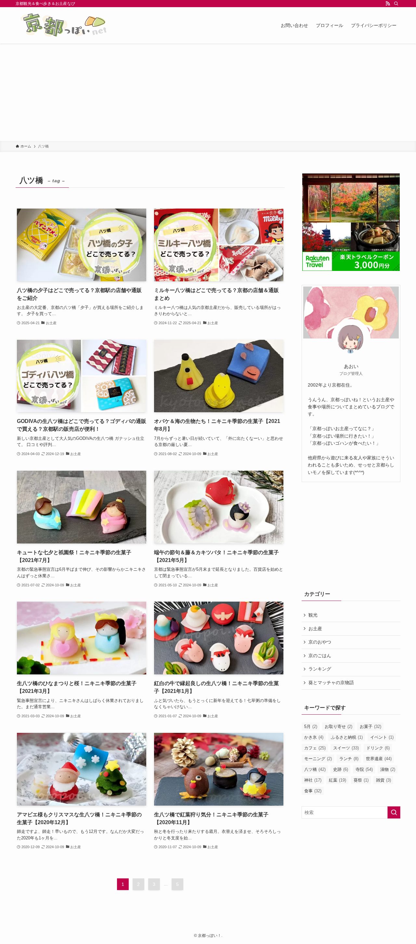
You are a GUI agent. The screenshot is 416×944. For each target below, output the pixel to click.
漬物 (387, 769)
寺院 (364, 769)
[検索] (396, 3)
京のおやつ (319, 641)
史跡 (340, 769)
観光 (313, 615)
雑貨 (383, 780)
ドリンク (378, 748)
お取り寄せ (338, 726)
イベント (382, 737)
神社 (312, 780)
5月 (310, 726)
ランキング (319, 668)
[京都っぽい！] (73, 25)
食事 (312, 790)
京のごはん (319, 655)
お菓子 (370, 726)
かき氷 (313, 737)
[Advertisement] (208, 92)
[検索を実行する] (393, 812)
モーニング (318, 758)
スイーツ (346, 748)
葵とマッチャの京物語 (331, 682)
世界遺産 (379, 758)
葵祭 (361, 780)
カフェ (315, 748)
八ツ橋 (315, 769)
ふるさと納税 (347, 737)
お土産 (315, 628)
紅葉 (337, 780)
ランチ (348, 758)
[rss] (388, 3)
